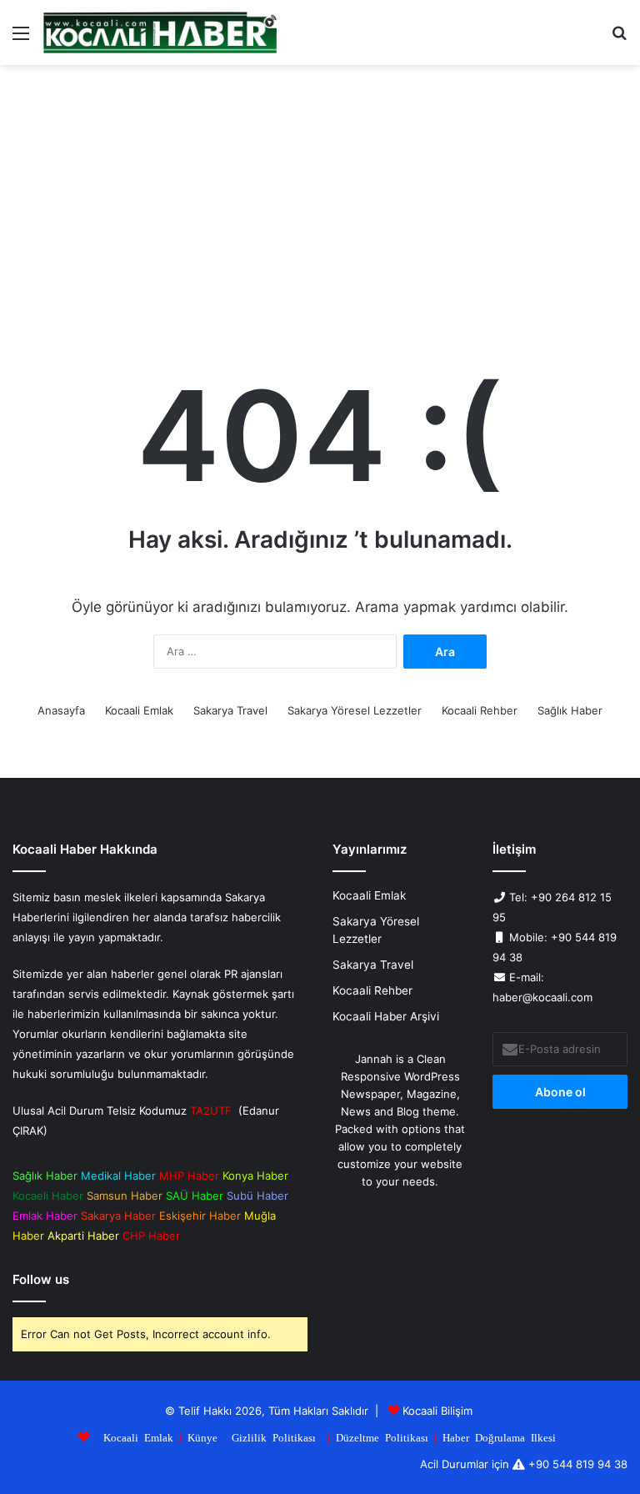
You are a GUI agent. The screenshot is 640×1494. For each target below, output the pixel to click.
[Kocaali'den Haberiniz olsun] (160, 32)
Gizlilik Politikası (274, 1436)
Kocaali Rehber (480, 710)
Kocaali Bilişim (437, 1410)
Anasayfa (61, 710)
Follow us (40, 1279)
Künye (203, 1436)
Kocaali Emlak (139, 710)
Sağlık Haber (570, 710)
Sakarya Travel (230, 710)
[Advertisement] (320, 206)
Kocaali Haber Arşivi (385, 1016)
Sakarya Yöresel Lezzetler (355, 710)
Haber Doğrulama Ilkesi (499, 1436)
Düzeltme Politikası (382, 1436)
